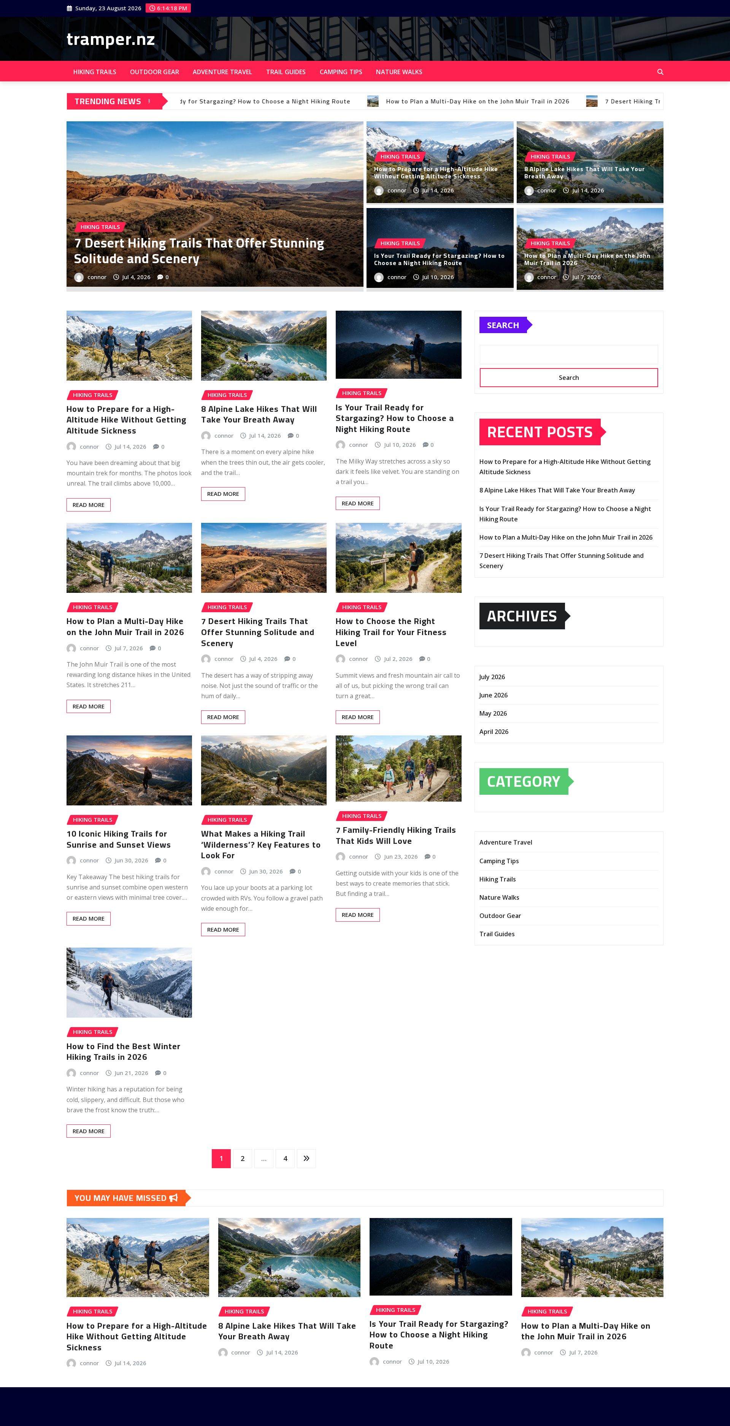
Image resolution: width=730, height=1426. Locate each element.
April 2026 (493, 731)
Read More (89, 504)
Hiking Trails (94, 72)
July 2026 (492, 677)
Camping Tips (341, 72)
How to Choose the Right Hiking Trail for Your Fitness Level (391, 632)
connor (96, 277)
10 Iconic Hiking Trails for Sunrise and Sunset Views (119, 839)
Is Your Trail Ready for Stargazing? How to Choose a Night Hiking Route (439, 259)
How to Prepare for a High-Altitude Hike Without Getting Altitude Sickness (436, 172)
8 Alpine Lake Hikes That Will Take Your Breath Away (213, 250)
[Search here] (660, 72)
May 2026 (493, 713)
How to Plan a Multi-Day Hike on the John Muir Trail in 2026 (587, 259)
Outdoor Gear (154, 72)
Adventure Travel (222, 72)
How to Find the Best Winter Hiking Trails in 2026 (124, 1051)
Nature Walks (399, 72)
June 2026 (493, 695)
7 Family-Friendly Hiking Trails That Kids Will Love (396, 835)
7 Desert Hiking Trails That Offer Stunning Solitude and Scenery (257, 632)
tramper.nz (111, 38)
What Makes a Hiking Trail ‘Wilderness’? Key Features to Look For (261, 844)
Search (503, 324)
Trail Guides (286, 72)
